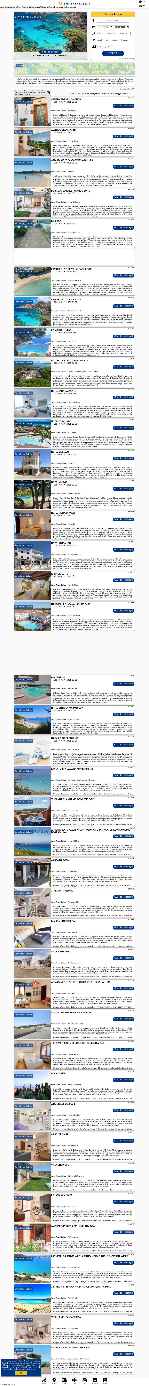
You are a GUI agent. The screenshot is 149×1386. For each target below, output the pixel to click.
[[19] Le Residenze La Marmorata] (32, 720)
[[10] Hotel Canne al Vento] (32, 403)
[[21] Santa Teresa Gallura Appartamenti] (32, 780)
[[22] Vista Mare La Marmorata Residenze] (32, 811)
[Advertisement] (74, 653)
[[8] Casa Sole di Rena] (32, 342)
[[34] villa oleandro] (32, 1176)
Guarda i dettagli (123, 106)
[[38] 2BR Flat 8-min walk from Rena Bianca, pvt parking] (32, 1298)
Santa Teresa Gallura (23, 102)
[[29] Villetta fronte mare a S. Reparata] (32, 1024)
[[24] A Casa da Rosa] (32, 872)
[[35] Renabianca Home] (32, 1207)
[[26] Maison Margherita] (32, 933)
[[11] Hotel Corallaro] (32, 433)
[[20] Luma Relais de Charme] (32, 750)
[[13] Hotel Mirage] (32, 494)
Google (4, 1363)
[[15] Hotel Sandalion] (32, 555)
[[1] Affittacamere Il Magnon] (32, 111)
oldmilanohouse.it (74, 4)
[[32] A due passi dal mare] (32, 1116)
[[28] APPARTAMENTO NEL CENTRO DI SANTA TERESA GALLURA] (32, 994)
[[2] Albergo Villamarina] (32, 142)
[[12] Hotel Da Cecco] (32, 464)
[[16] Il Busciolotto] (32, 585)
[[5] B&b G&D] (32, 233)
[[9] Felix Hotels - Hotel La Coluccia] (32, 372)
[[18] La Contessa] (32, 689)
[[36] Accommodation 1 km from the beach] (32, 1237)
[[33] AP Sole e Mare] (32, 1146)
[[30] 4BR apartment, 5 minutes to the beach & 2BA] (32, 1055)
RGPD (33, 1369)
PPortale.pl (11, 1385)
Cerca (113, 53)
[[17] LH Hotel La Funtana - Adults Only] (32, 616)
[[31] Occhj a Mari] (32, 1085)
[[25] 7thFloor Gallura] (32, 902)
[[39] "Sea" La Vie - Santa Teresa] (32, 1329)
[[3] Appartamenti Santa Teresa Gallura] (32, 172)
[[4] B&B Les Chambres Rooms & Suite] (32, 202)
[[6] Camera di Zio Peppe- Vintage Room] (32, 281)
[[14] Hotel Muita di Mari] (32, 524)
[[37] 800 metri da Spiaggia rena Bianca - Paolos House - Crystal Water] (32, 1268)
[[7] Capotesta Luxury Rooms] (32, 311)
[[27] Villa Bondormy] (32, 963)
